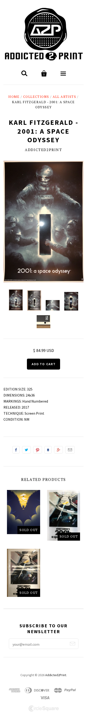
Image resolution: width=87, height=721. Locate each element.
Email (70, 449)
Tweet (26, 449)
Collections (36, 96)
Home (14, 96)
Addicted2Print (43, 149)
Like (16, 449)
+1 (58, 449)
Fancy (48, 449)
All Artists (64, 96)
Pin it (37, 449)
